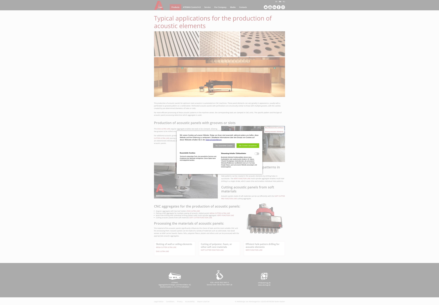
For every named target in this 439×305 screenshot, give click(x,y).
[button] (224, 145)
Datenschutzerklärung (214, 140)
